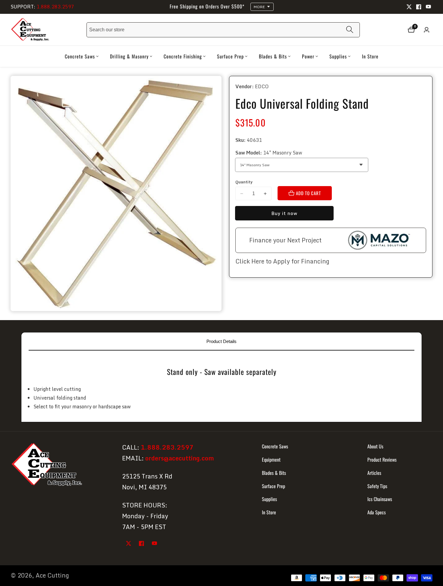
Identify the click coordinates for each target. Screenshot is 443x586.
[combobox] (223, 29)
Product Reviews (382, 459)
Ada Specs (376, 512)
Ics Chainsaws (379, 499)
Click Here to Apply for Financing (282, 261)
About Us (375, 446)
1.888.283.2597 (55, 7)
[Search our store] (349, 29)
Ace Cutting (52, 575)
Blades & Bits (274, 472)
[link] (61, 465)
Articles (374, 472)
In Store (370, 56)
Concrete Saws (275, 446)
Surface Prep (273, 485)
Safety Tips (377, 485)
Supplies (269, 499)
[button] (80, 56)
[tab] (221, 341)
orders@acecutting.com (179, 458)
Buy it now (284, 213)
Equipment (271, 459)
